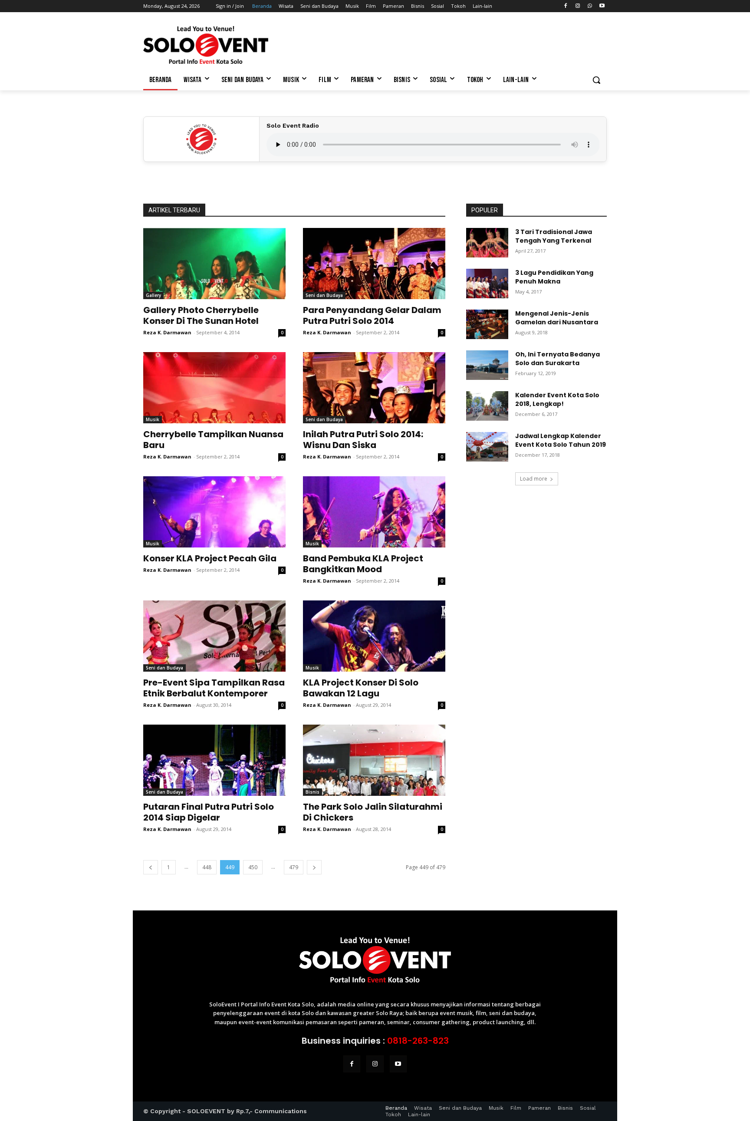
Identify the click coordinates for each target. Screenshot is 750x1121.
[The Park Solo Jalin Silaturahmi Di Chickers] (374, 760)
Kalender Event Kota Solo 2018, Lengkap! (557, 399)
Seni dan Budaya (324, 295)
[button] (596, 79)
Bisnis (312, 792)
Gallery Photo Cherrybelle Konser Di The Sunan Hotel (201, 315)
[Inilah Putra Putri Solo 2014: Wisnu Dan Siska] (374, 387)
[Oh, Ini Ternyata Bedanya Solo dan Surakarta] (487, 365)
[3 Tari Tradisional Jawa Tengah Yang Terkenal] (487, 242)
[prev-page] (150, 867)
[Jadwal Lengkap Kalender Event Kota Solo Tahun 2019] (487, 447)
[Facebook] (566, 6)
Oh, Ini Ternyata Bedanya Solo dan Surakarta (557, 358)
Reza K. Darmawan (167, 332)
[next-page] (314, 867)
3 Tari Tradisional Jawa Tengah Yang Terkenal (553, 236)
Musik (152, 419)
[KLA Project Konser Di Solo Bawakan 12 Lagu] (374, 636)
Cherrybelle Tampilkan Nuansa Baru (213, 439)
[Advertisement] (440, 43)
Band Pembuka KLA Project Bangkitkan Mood (363, 563)
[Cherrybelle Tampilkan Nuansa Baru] (214, 387)
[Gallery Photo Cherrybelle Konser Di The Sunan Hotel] (214, 263)
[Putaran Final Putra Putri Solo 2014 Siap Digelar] (214, 760)
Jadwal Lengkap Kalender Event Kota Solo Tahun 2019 (560, 440)
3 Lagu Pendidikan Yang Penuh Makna (554, 277)
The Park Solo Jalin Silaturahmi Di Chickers (372, 812)
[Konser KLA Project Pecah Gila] (214, 511)
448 (206, 867)
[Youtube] (602, 6)
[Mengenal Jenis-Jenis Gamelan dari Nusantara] (487, 324)
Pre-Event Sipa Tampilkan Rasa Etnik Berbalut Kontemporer (214, 687)
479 (293, 867)
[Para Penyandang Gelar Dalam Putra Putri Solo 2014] (374, 263)
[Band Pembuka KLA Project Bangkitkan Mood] (374, 511)
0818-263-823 (418, 1041)
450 (252, 867)
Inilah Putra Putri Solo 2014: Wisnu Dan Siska (363, 439)
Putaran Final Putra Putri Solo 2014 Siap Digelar (208, 812)
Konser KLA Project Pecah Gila (209, 558)
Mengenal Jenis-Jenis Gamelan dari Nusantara (556, 317)
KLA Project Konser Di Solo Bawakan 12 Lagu (360, 687)
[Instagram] (578, 6)
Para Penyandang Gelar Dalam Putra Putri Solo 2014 (372, 315)
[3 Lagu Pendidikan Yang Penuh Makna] (487, 283)
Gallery (153, 295)
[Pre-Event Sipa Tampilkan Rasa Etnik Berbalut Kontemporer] (214, 636)
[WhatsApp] (590, 6)
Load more (533, 478)
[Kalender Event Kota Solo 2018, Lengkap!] (487, 406)
